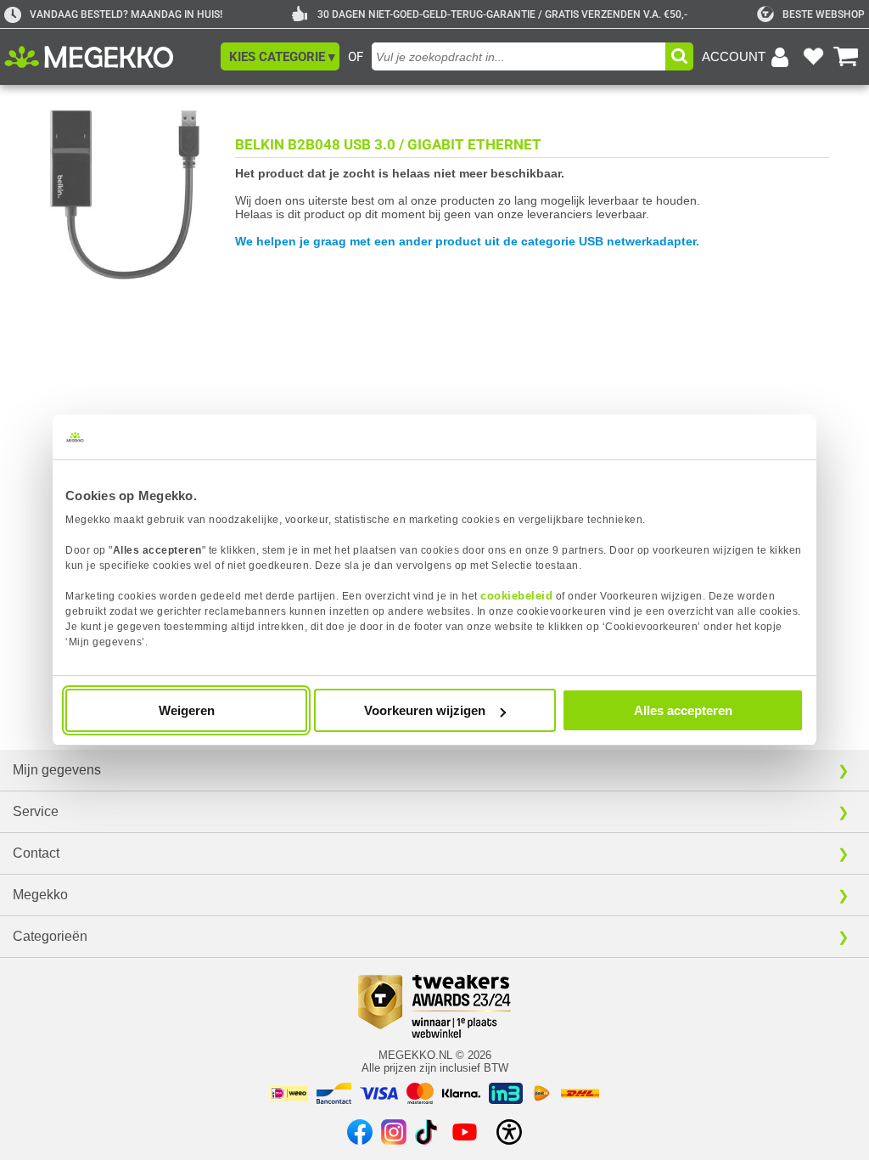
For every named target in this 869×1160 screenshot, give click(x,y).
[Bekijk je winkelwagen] (846, 56)
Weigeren (187, 710)
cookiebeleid (516, 595)
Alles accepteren (683, 710)
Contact (36, 853)
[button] (280, 56)
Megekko (40, 894)
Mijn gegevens (57, 770)
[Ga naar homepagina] (108, 57)
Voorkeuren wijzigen (424, 710)
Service (36, 811)
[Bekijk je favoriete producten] (813, 56)
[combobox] (518, 56)
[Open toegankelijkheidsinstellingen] (509, 1132)
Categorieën (50, 936)
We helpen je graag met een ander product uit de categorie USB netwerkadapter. (467, 241)
